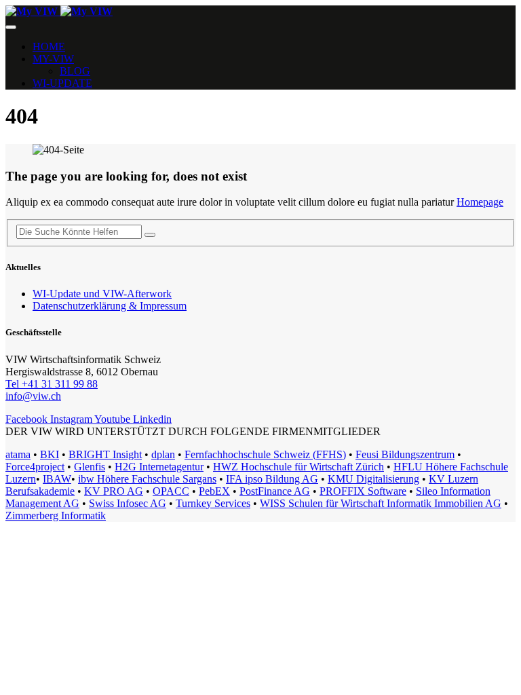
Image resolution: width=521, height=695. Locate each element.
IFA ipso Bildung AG (272, 479)
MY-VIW (53, 58)
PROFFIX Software (363, 491)
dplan (163, 454)
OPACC (171, 491)
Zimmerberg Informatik (55, 515)
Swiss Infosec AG (127, 503)
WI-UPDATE (62, 83)
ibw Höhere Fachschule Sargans (147, 479)
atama (18, 454)
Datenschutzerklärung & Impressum (110, 306)
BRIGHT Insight (105, 454)
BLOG (75, 71)
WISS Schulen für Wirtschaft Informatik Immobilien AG (380, 503)
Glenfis (89, 466)
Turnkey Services (213, 503)
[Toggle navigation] (10, 27)
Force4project (34, 466)
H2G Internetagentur (159, 466)
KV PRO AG (113, 491)
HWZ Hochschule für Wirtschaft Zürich (298, 466)
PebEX (214, 491)
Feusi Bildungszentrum (405, 454)
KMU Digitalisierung (373, 479)
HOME (49, 46)
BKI (49, 454)
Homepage (480, 202)
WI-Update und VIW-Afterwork (102, 293)
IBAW (57, 479)
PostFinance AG (274, 491)
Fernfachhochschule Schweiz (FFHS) (265, 454)
